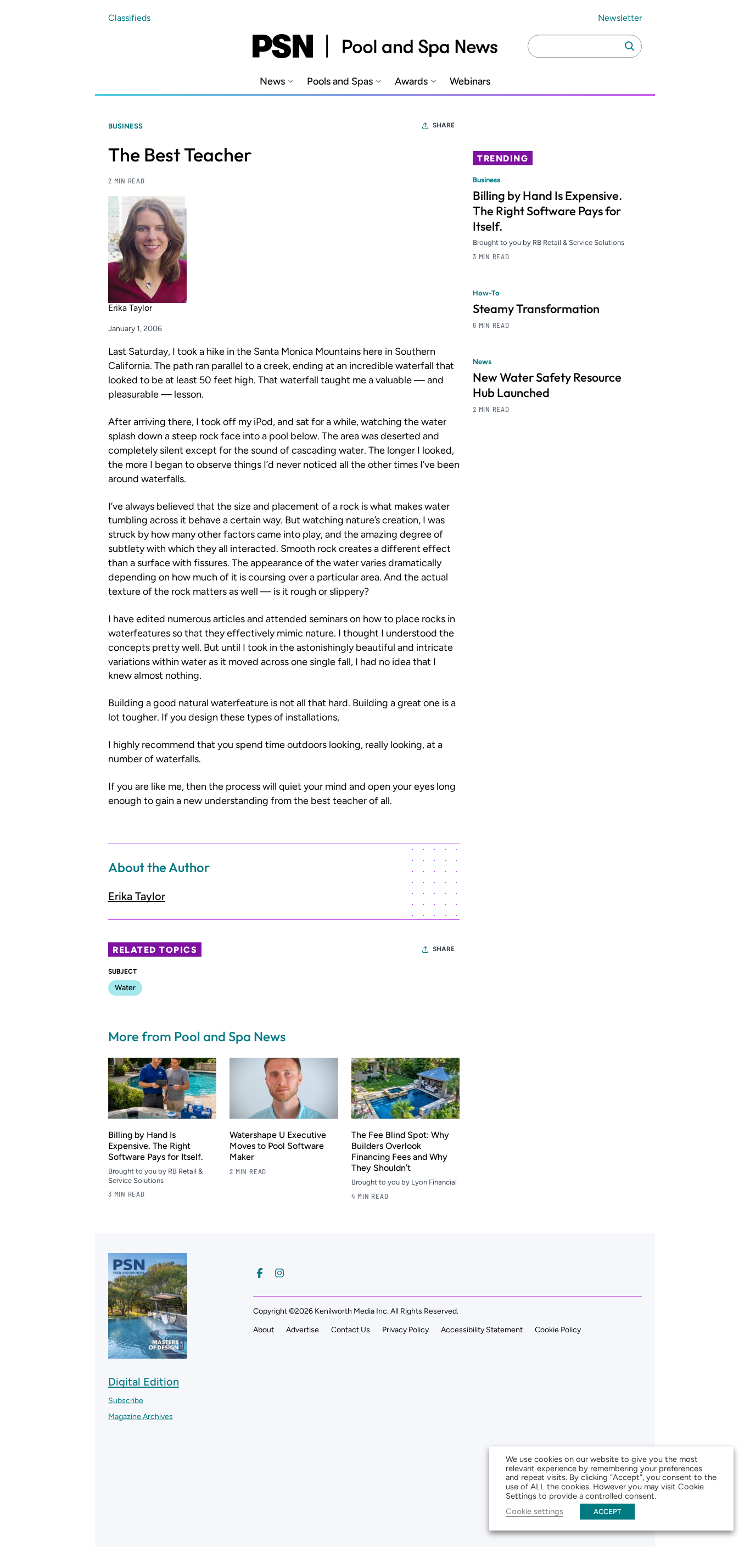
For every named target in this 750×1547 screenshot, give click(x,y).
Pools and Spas (340, 81)
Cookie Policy (558, 1329)
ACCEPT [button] (607, 1511)
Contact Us (350, 1329)
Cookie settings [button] (534, 1511)
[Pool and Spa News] (375, 46)
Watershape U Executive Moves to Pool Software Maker (278, 1146)
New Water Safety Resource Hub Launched (547, 385)
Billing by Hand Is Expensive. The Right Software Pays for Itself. (155, 1146)
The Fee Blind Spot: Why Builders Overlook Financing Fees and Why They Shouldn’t (400, 1151)
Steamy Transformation (536, 308)
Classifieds (129, 18)
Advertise (302, 1329)
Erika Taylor (136, 896)
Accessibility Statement (482, 1329)
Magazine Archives (140, 1416)
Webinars (470, 81)
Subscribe (125, 1400)
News (272, 81)
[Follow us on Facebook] (259, 1273)
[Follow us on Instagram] (279, 1273)
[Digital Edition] (147, 1353)
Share (444, 125)
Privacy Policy (405, 1329)
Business (125, 126)
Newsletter (620, 18)
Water (125, 987)
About (263, 1329)
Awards (411, 81)
